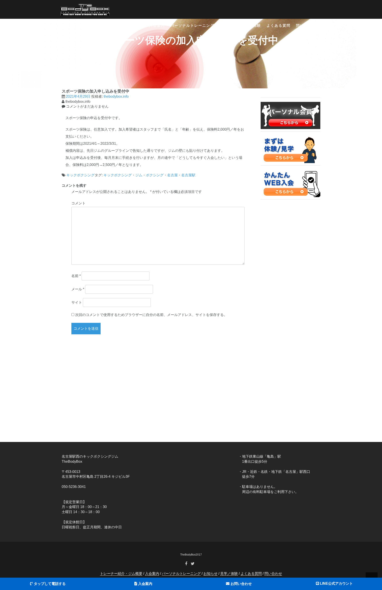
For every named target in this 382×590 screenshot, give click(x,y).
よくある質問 (278, 25)
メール (77, 289)
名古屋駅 (188, 175)
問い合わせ (306, 25)
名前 (76, 276)
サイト (76, 302)
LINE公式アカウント (336, 583)
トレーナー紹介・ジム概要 (119, 25)
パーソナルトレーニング (192, 25)
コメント (78, 203)
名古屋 (172, 175)
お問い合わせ (241, 584)
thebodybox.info (116, 96)
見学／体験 (251, 25)
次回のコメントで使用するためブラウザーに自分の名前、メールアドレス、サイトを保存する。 (151, 315)
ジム (138, 175)
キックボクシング (80, 175)
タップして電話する (50, 584)
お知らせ (228, 25)
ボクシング (155, 175)
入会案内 (157, 25)
